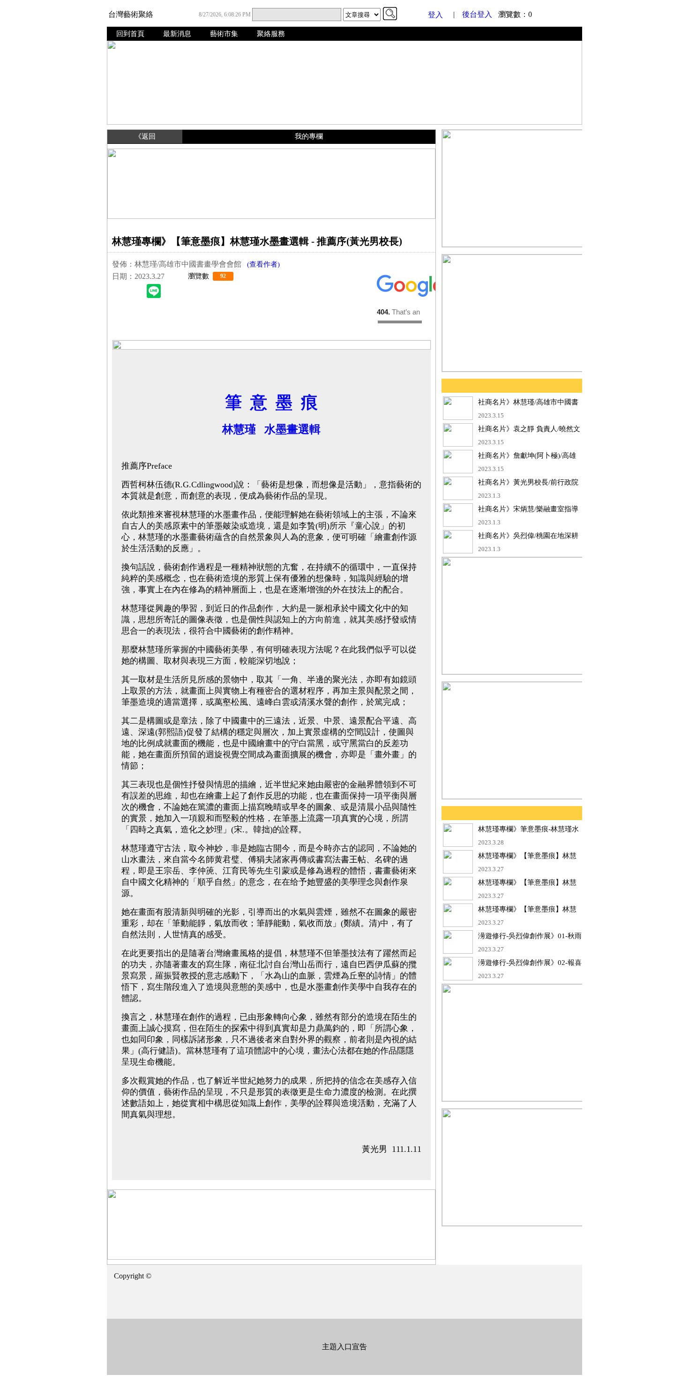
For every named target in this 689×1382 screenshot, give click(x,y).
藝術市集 (224, 33)
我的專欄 (309, 136)
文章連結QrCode (400, 317)
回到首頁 (130, 33)
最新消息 (177, 33)
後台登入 (477, 14)
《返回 (145, 136)
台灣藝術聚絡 (130, 14)
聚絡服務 (271, 33)
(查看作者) (260, 264)
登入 (435, 15)
